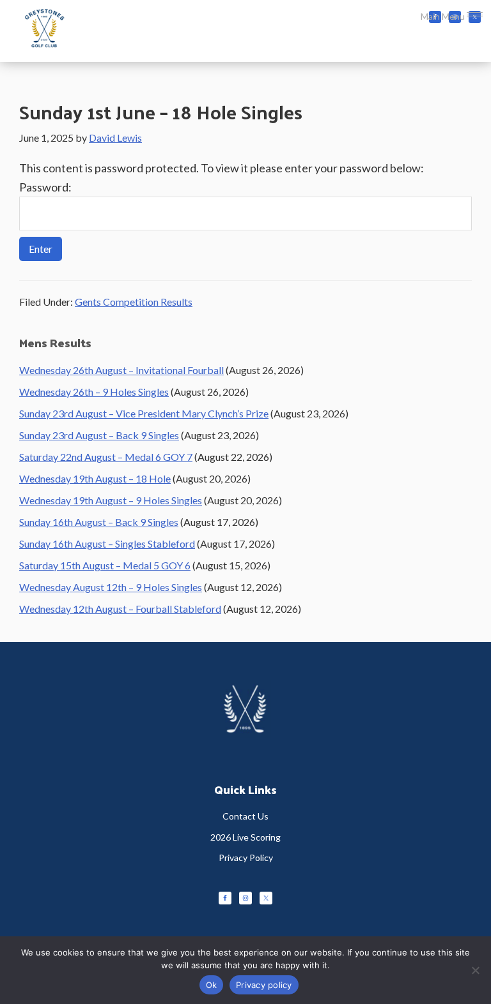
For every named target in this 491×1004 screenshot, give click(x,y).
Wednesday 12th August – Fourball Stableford (120, 609)
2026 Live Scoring (245, 837)
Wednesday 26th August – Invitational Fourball (121, 370)
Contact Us (245, 816)
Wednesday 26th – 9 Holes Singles (94, 392)
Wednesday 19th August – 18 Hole (95, 478)
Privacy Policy (246, 857)
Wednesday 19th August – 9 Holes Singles (110, 500)
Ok (211, 985)
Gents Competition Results (133, 302)
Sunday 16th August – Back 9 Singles (98, 522)
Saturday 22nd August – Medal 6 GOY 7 (105, 457)
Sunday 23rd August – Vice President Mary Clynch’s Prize (144, 413)
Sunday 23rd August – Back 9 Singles (99, 435)
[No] (475, 970)
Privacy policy (264, 985)
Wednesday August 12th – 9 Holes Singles (110, 587)
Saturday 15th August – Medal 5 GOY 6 (105, 565)
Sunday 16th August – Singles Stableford (107, 543)
